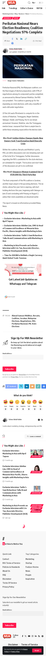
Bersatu (36, 316)
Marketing (36, 511)
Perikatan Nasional (20, 324)
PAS (33, 321)
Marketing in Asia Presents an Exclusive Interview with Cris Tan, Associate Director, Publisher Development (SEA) (21, 248)
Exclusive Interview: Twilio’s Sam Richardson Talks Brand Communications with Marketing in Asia (23, 238)
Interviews (36, 456)
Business (7, 18)
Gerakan (23, 318)
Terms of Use (15, 651)
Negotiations (25, 321)
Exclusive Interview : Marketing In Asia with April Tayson (14, 453)
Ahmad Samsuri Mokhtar (22, 316)
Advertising (37, 505)
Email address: (7, 353)
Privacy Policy (15, 377)
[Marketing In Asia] (11, 2)
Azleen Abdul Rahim (15, 49)
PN (29, 324)
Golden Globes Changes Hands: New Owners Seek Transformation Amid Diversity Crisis (23, 141)
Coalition (15, 318)
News (16, 18)
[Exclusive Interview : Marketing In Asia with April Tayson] (37, 453)
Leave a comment (35, 436)
